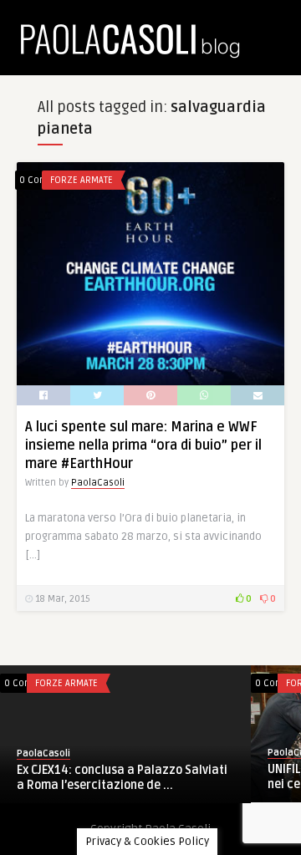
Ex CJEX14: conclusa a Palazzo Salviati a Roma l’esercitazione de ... (122, 777)
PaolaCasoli (98, 482)
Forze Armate (81, 180)
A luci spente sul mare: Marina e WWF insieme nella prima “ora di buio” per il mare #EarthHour (143, 445)
